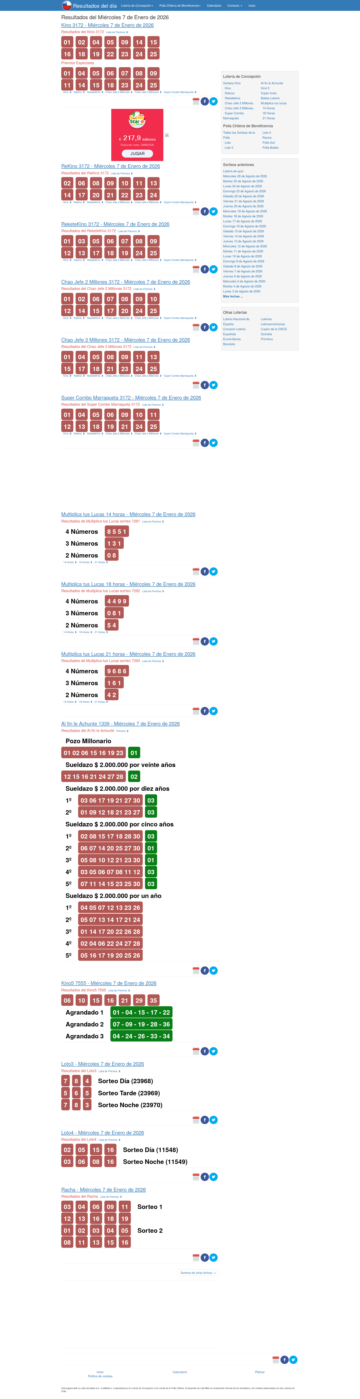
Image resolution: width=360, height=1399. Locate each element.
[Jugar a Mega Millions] (137, 134)
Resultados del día (95, 5)
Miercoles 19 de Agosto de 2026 (245, 211)
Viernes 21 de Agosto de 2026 (243, 201)
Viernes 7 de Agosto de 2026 (242, 271)
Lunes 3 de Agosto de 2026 (241, 291)
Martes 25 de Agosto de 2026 (243, 181)
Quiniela (266, 334)
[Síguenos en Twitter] (213, 101)
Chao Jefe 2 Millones (118, 92)
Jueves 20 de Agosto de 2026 (243, 206)
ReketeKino (94, 92)
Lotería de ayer (233, 171)
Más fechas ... (233, 296)
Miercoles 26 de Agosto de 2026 (245, 176)
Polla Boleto (270, 147)
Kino (66, 92)
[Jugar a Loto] (167, 134)
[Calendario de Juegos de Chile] (196, 101)
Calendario (214, 5)
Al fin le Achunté (272, 83)
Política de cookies (100, 1376)
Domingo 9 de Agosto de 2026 (243, 261)
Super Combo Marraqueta (179, 92)
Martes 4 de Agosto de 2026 (242, 286)
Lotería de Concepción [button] (136, 5)
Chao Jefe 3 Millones (147, 92)
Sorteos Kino (232, 83)
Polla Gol (268, 142)
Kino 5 (265, 88)
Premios (121, 731)
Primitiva (267, 339)
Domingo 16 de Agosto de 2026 (244, 226)
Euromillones (232, 339)
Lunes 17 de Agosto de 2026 (242, 221)
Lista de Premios (116, 32)
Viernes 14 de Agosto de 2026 (243, 236)
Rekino (78, 92)
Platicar (260, 1372)
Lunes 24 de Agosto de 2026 (242, 186)
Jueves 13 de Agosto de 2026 (243, 241)
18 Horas (84, 562)
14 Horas (68, 562)
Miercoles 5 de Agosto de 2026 (244, 281)
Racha (266, 137)
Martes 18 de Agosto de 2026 (243, 216)
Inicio (252, 5)
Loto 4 (266, 132)
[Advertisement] (140, 479)
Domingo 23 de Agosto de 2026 (244, 191)
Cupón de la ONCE (274, 329)
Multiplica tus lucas (274, 103)
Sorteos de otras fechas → (198, 1273)
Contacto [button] (234, 5)
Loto (227, 142)
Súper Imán (269, 93)
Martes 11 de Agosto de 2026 (243, 251)
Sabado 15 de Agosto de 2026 (243, 231)
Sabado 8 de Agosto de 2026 (242, 266)
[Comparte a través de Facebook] (204, 101)
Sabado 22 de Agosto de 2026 (243, 196)
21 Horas (100, 562)
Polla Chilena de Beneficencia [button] (179, 5)
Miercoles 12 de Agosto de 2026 (245, 246)
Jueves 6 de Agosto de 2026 (242, 276)
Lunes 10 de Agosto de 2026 (242, 256)
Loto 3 (228, 147)
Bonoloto (229, 344)
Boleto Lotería (270, 98)
